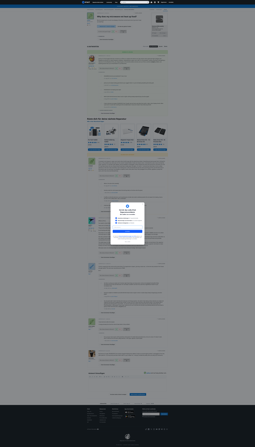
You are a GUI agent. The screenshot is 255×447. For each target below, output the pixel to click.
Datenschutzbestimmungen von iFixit (127, 236)
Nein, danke (127, 241)
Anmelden (127, 231)
